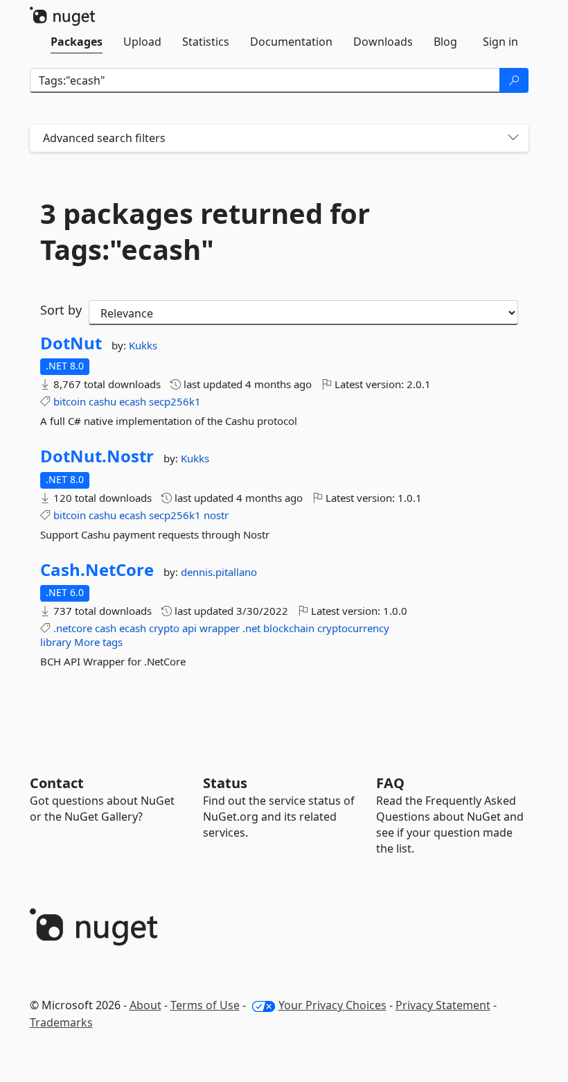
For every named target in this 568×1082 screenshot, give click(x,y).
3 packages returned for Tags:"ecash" (205, 231)
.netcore (72, 628)
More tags (98, 642)
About (145, 1005)
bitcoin (69, 401)
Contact (57, 783)
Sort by (61, 310)
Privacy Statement (443, 1005)
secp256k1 (175, 401)
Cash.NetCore (97, 569)
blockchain (288, 628)
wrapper (219, 628)
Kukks (143, 345)
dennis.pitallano (219, 572)
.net (251, 628)
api (189, 628)
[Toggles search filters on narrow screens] (513, 138)
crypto (164, 628)
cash (105, 628)
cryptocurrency (353, 628)
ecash (132, 401)
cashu (102, 401)
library (55, 642)
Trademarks (61, 1022)
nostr (216, 515)
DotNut (71, 343)
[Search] (514, 80)
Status (225, 783)
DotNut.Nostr (97, 456)
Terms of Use (205, 1005)
